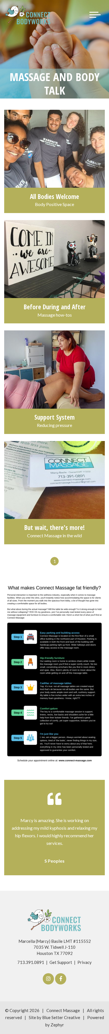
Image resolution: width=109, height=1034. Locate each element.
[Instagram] (48, 978)
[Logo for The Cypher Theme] (28, 15)
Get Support (60, 962)
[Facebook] (60, 978)
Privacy (84, 962)
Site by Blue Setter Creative (54, 1017)
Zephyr (57, 1024)
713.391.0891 (30, 962)
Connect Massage (63, 1010)
